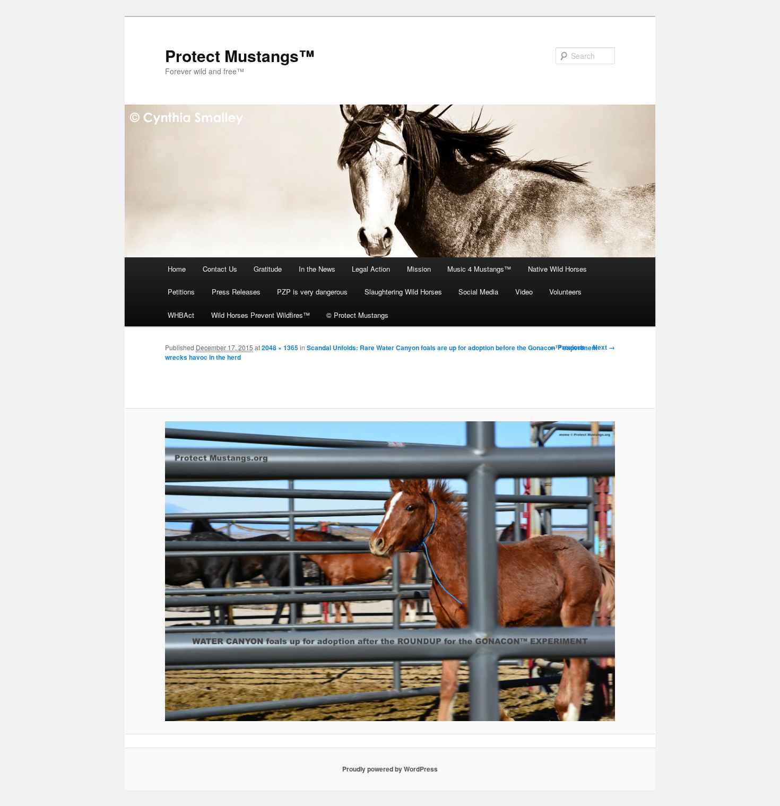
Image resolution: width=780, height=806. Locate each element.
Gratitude (268, 269)
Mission (419, 269)
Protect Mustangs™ (240, 55)
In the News (317, 269)
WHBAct (181, 315)
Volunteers (565, 292)
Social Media (478, 292)
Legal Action (371, 269)
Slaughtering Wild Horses (403, 292)
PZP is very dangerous (312, 292)
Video (524, 292)
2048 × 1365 (280, 347)
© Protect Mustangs (357, 315)
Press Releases (236, 292)
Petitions (181, 292)
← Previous (567, 347)
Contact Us (220, 269)
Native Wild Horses (557, 269)
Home (177, 269)
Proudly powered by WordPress (390, 769)
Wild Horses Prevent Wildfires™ (260, 315)
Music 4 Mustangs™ (479, 269)
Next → (604, 347)
